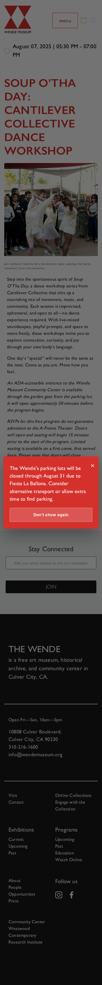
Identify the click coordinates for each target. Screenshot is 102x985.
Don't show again (51, 514)
